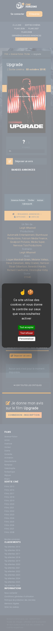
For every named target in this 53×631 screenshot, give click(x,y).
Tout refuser (26, 333)
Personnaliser (26, 339)
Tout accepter (27, 327)
